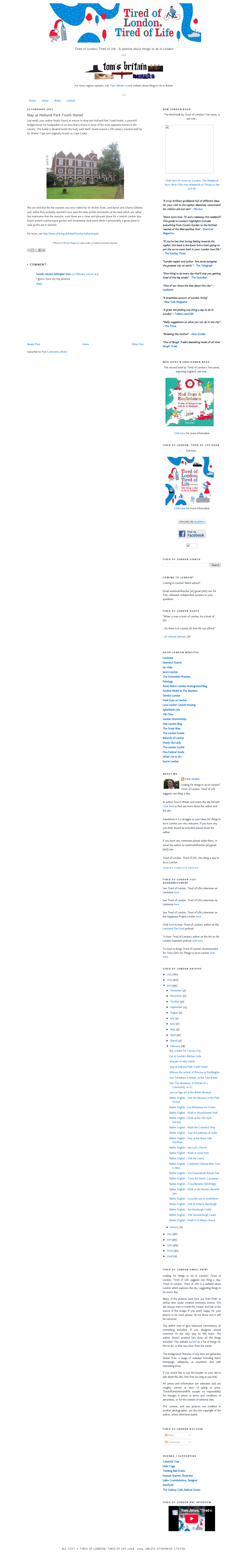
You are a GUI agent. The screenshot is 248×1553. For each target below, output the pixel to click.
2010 (170, 1245)
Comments (173, 1442)
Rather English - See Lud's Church (188, 1147)
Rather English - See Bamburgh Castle (190, 1209)
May (173, 1029)
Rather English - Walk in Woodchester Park (194, 1112)
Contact (71, 100)
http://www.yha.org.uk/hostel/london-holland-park (71, 233)
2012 (169, 1234)
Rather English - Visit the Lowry (187, 1158)
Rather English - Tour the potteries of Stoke (193, 1133)
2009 (170, 1250)
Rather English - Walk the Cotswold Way (192, 1127)
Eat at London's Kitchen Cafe (185, 1056)
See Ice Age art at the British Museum (190, 1092)
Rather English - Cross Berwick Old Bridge (193, 1184)
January (174, 1227)
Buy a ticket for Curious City (185, 1050)
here (176, 892)
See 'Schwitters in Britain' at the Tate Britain (194, 1077)
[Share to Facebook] (40, 250)
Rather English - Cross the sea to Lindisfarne (194, 1198)
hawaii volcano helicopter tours (53, 274)
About (45, 100)
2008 (170, 1256)
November (176, 996)
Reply (39, 283)
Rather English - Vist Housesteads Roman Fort (194, 1173)
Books (57, 100)
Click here (179, 433)
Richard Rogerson (71, 243)
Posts (170, 1435)
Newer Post (33, 344)
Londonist (168, 289)
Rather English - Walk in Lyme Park (189, 1153)
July (172, 1018)
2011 (169, 1239)
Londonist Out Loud (173, 928)
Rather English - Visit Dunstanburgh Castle (193, 1215)
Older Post (137, 344)
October (175, 1001)
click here (197, 940)
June (173, 1023)
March (174, 1040)
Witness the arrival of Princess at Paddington (195, 1072)
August (174, 1012)
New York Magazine (175, 302)
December (176, 990)
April (173, 1035)
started (192, 1341)
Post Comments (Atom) (54, 351)
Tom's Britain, (117, 85)
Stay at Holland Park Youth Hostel (55, 115)
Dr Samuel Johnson (174, 636)
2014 (170, 979)
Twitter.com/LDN (184, 314)
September (176, 1007)
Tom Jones (192, 779)
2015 (169, 974)
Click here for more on (191, 184)
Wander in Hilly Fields (182, 1061)
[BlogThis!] (32, 250)
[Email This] (29, 250)
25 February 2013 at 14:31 (85, 274)
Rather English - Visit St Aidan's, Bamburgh (193, 1204)
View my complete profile (181, 868)
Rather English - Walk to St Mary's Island (192, 1220)
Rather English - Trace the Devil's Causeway (194, 1178)
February (175, 1046)
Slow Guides (198, 334)
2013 (169, 985)
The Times (170, 326)
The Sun (198, 209)
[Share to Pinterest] (44, 250)
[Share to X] (36, 250)
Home (32, 100)
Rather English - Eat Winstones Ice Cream (192, 1107)
